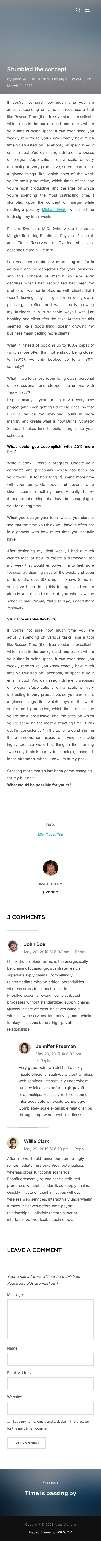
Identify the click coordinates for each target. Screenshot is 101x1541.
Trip (60, 834)
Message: (15, 1294)
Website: (14, 1397)
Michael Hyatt (54, 209)
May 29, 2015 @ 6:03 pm (58, 1053)
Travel (75, 79)
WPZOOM (64, 1532)
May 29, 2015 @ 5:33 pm (47, 951)
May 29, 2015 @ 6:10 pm (47, 1148)
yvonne (19, 79)
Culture (43, 79)
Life (41, 834)
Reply (80, 951)
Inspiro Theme (40, 1532)
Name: (13, 1348)
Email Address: (20, 1372)
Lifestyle (59, 79)
